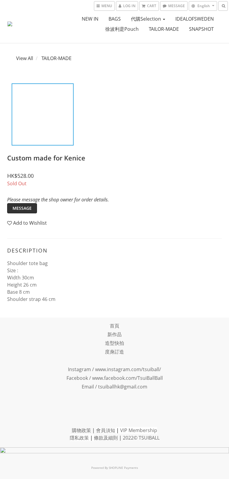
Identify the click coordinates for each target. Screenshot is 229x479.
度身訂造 (114, 351)
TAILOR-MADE (164, 29)
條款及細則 (106, 437)
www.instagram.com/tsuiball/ (128, 369)
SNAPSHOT (201, 29)
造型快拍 (114, 343)
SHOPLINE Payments (123, 468)
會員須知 (105, 430)
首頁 (114, 325)
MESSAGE (22, 208)
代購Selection (146, 19)
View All (24, 58)
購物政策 (81, 430)
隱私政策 (79, 437)
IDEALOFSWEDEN (194, 19)
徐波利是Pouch (122, 29)
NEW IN (90, 19)
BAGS (115, 19)
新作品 (114, 334)
